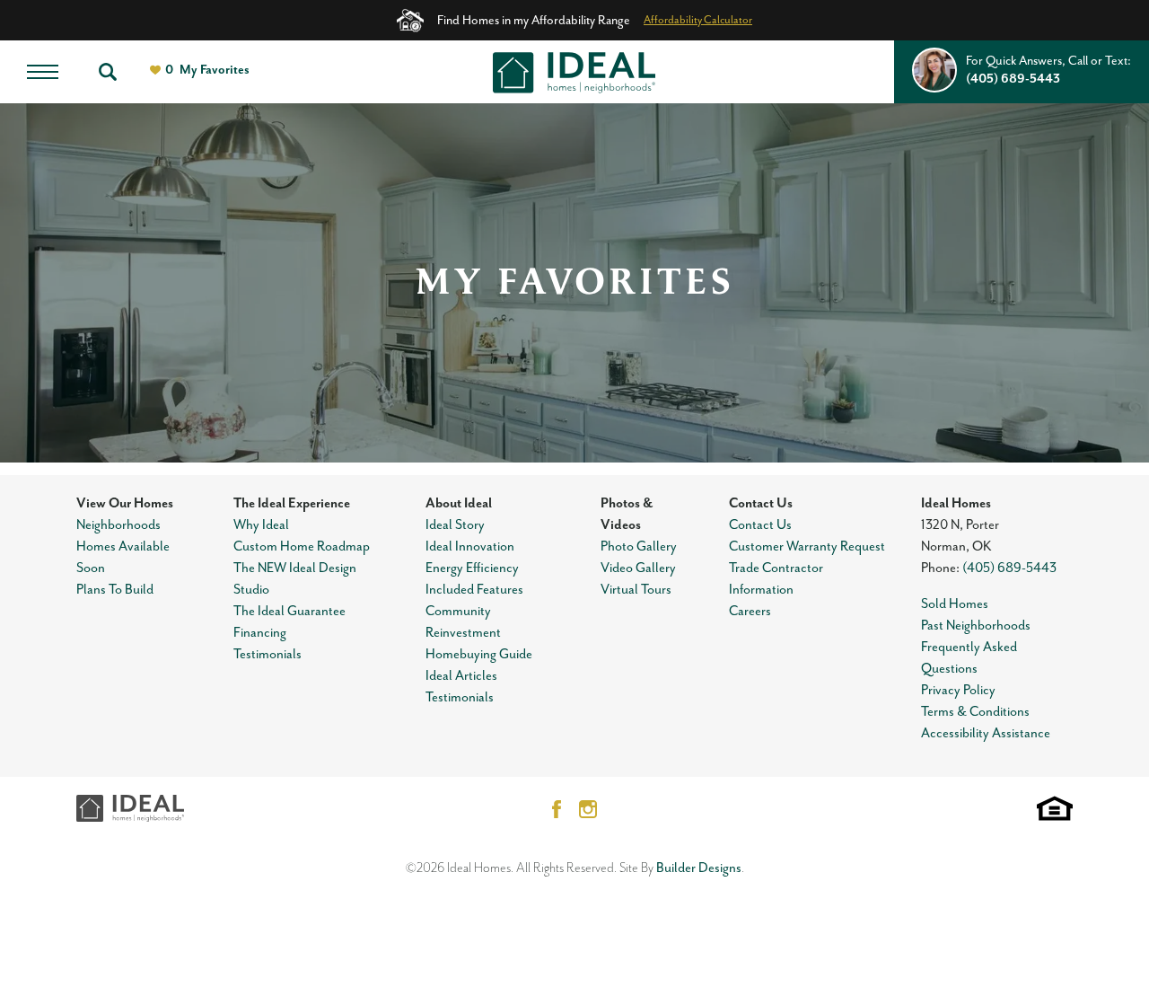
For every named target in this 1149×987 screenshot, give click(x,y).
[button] (108, 71)
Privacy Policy (958, 690)
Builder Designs (698, 868)
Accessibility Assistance (985, 733)
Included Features (474, 589)
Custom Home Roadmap (301, 546)
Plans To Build (114, 589)
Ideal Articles (461, 675)
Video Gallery (638, 568)
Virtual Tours (636, 589)
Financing (259, 632)
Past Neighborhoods (976, 625)
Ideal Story (455, 525)
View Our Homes (124, 503)
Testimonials (267, 654)
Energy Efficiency (472, 568)
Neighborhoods (118, 525)
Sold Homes (954, 604)
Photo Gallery (639, 546)
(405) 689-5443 (1009, 568)
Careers (750, 611)
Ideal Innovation (469, 546)
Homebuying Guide (478, 654)
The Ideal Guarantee (289, 611)
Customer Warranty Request (807, 546)
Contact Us (761, 503)
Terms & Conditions (975, 711)
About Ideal (458, 503)
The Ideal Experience (291, 503)
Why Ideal (261, 525)
